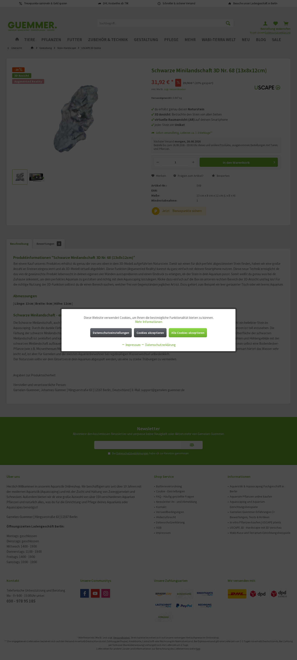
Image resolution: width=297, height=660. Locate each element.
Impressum (132, 345)
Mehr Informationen (148, 322)
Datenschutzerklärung (160, 345)
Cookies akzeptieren (150, 333)
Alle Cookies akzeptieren (187, 333)
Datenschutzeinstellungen (111, 333)
